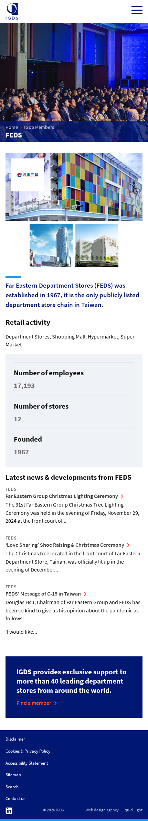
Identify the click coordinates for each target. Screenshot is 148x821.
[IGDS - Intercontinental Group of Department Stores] (12, 11)
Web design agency (102, 810)
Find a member (34, 702)
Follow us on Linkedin (9, 811)
